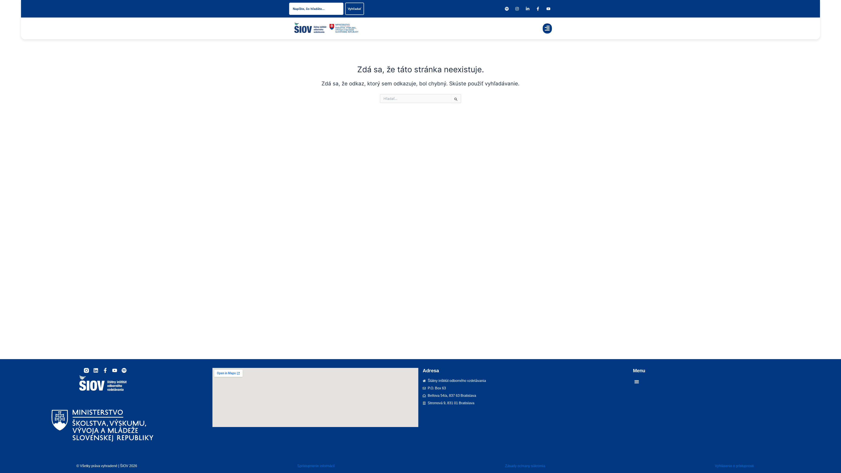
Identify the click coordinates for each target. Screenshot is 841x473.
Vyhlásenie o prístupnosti (734, 466)
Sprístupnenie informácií (316, 466)
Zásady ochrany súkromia (525, 466)
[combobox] (316, 9)
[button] (547, 28)
